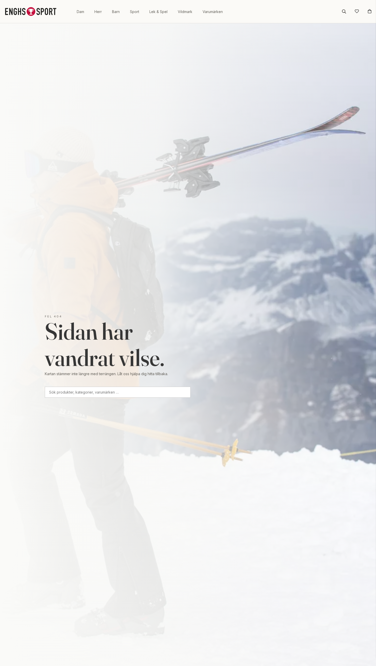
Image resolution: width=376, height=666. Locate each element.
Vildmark (185, 11)
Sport (134, 11)
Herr (98, 11)
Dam (80, 11)
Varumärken (213, 11)
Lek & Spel (158, 11)
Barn (116, 11)
